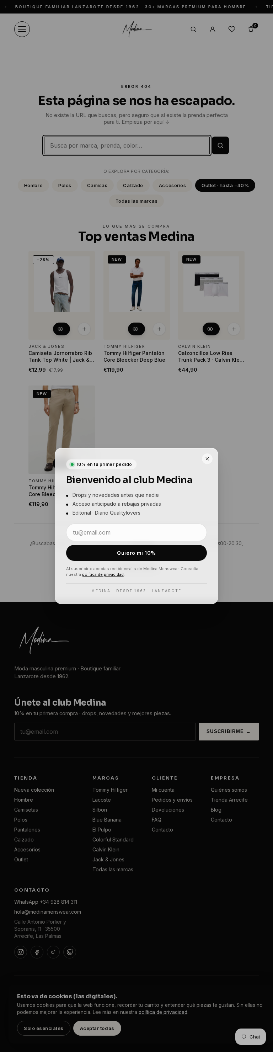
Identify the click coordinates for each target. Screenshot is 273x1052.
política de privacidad (103, 574)
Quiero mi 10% (136, 553)
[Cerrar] (207, 458)
